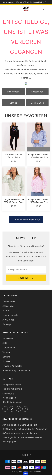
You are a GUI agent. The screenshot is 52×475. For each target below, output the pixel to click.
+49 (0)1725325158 (12, 389)
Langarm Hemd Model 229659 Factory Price (14, 200)
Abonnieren (24, 278)
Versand (6, 352)
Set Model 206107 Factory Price (13, 155)
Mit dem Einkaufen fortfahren (26, 219)
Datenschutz (8, 347)
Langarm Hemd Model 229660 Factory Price (38, 155)
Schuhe (13, 102)
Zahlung (6, 356)
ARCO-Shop (8, 319)
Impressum (7, 338)
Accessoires (37, 91)
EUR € (24, 455)
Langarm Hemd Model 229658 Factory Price (38, 200)
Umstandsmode (10, 315)
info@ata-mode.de (11, 384)
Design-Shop (37, 102)
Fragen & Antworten (12, 366)
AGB (4, 343)
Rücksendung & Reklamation (16, 370)
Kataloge (6, 324)
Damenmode (13, 91)
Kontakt (6, 361)
